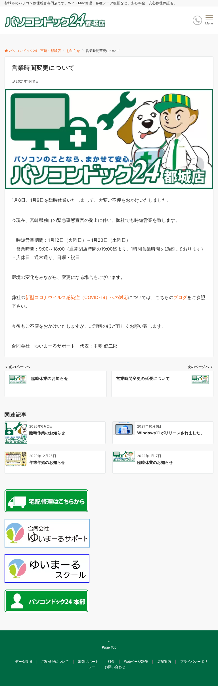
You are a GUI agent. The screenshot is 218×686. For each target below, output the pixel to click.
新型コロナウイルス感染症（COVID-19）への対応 (76, 297)
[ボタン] (197, 20)
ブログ (180, 297)
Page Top (109, 647)
